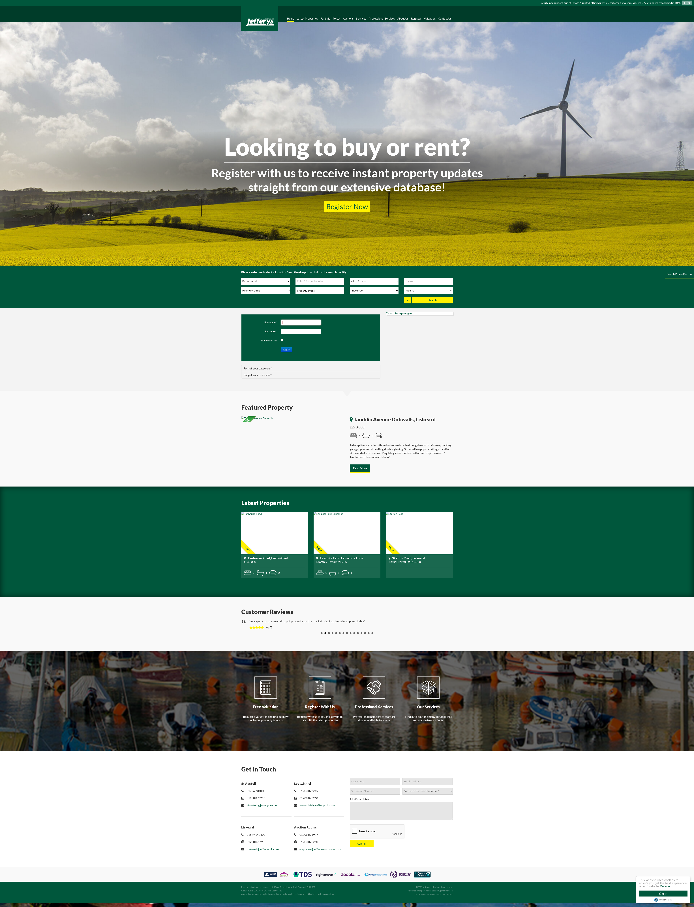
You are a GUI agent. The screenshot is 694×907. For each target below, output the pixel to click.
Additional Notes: (360, 802)
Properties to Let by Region (281, 898)
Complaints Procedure (323, 898)
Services (361, 18)
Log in (286, 349)
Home (290, 18)
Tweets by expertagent (399, 313)
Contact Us (444, 18)
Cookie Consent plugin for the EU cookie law (663, 900)
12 (361, 637)
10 (354, 637)
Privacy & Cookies (303, 898)
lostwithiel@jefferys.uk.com (317, 809)
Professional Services (382, 18)
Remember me (269, 340)
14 (369, 637)
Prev (247, 626)
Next (447, 626)
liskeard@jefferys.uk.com (263, 852)
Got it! (663, 893)
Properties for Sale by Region (254, 898)
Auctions (348, 18)
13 (365, 637)
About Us (402, 18)
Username (270, 322)
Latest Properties (307, 18)
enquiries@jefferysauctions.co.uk (320, 852)
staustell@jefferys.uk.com (263, 809)
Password (270, 331)
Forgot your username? (258, 375)
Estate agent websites (425, 898)
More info (666, 886)
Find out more (347, 206)
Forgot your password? (258, 368)
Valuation (430, 18)
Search (433, 300)
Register (416, 18)
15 (372, 637)
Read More (360, 468)
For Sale (325, 18)
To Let (336, 18)
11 (358, 637)
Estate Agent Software (442, 894)
